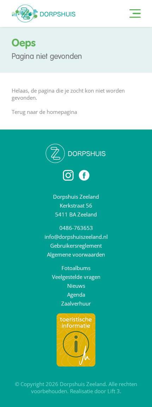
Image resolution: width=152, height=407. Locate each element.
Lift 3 (113, 391)
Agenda (76, 294)
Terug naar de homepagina (44, 111)
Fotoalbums (76, 267)
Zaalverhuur (76, 303)
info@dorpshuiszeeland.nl (76, 236)
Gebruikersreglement (76, 245)
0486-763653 (76, 227)
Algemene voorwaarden (76, 254)
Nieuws (76, 285)
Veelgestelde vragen (76, 276)
